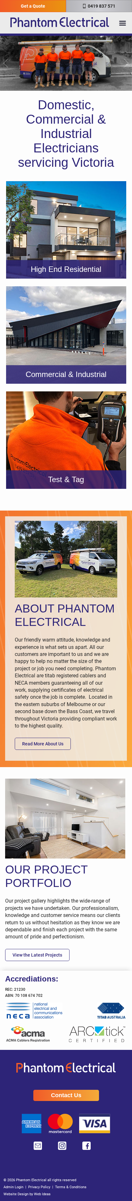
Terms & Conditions (71, 1187)
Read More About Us (42, 743)
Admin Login (13, 1187)
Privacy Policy (39, 1187)
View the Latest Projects (37, 955)
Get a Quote (33, 6)
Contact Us (66, 1095)
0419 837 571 (101, 6)
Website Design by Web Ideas (27, 1194)
